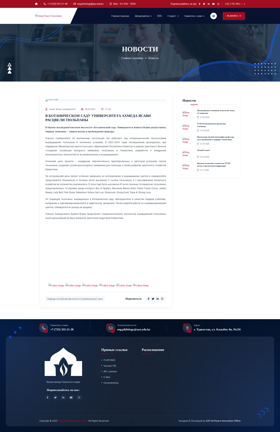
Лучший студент (203, 150)
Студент (172, 16)
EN (237, 3)
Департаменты (142, 16)
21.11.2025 (204, 170)
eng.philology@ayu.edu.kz (90, 3)
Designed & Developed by (209, 420)
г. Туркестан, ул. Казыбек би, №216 (217, 329)
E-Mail (107, 377)
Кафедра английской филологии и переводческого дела (75, 299)
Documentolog (111, 383)
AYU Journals (110, 371)
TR (233, 3)
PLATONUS (232, 16)
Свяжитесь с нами (193, 16)
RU (242, 3)
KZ (228, 3)
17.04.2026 (204, 130)
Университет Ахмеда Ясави (73, 420)
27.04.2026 (204, 117)
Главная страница (120, 16)
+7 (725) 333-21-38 (57, 3)
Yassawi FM (110, 366)
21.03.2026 (204, 157)
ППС (159, 16)
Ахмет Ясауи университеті (62, 109)
